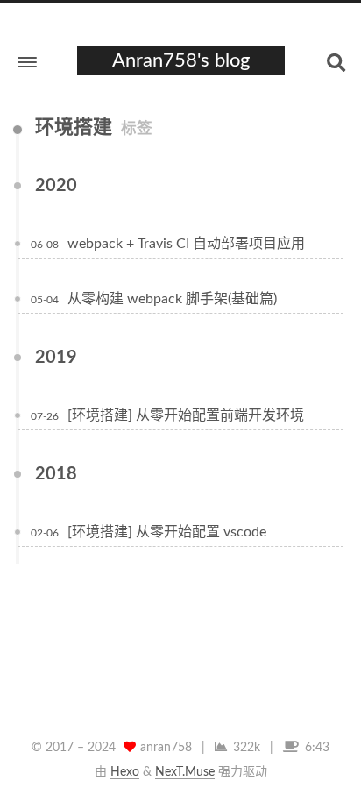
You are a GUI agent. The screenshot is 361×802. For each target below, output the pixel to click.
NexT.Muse (185, 772)
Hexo (124, 772)
